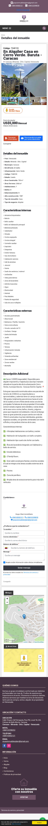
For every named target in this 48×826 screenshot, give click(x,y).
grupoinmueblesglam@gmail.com (25, 520)
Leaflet (25, 642)
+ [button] (7, 598)
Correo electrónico (10, 537)
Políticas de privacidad (12, 774)
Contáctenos (9, 771)
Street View (14, 110)
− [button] (7, 602)
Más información (16, 824)
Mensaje (6, 552)
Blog (5, 768)
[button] (44, 65)
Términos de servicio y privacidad (12, 810)
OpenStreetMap (39, 642)
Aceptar (39, 822)
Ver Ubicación (23, 663)
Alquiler (7, 764)
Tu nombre (7, 529)
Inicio (3, 35)
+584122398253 (33, 5)
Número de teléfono (11, 544)
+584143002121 (17, 5)
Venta (6, 761)
